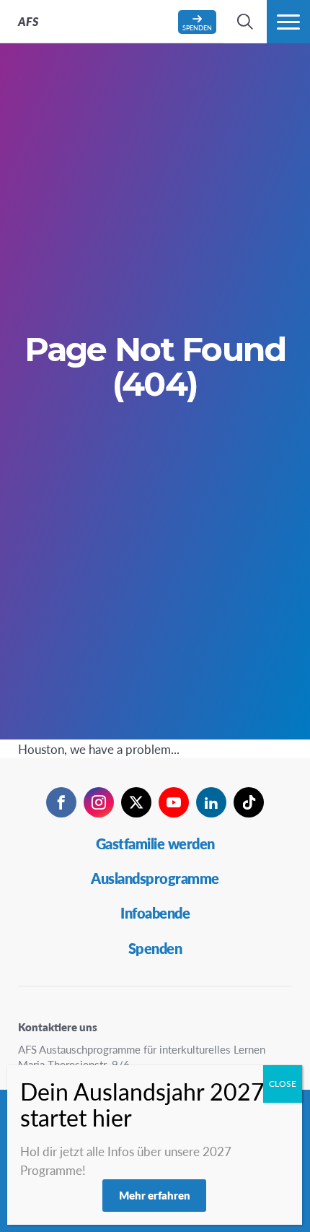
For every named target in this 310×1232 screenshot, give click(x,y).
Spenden (155, 948)
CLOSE (282, 1083)
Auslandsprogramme (155, 878)
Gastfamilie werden (155, 843)
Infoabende (155, 913)
